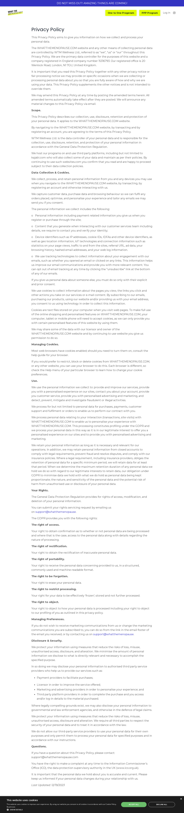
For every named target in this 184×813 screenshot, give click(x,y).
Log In (166, 12)
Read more (11, 807)
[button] (62, 809)
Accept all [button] (134, 804)
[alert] (92, 804)
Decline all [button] (161, 804)
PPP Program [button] (150, 13)
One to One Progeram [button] (121, 13)
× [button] (181, 799)
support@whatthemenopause (113, 634)
